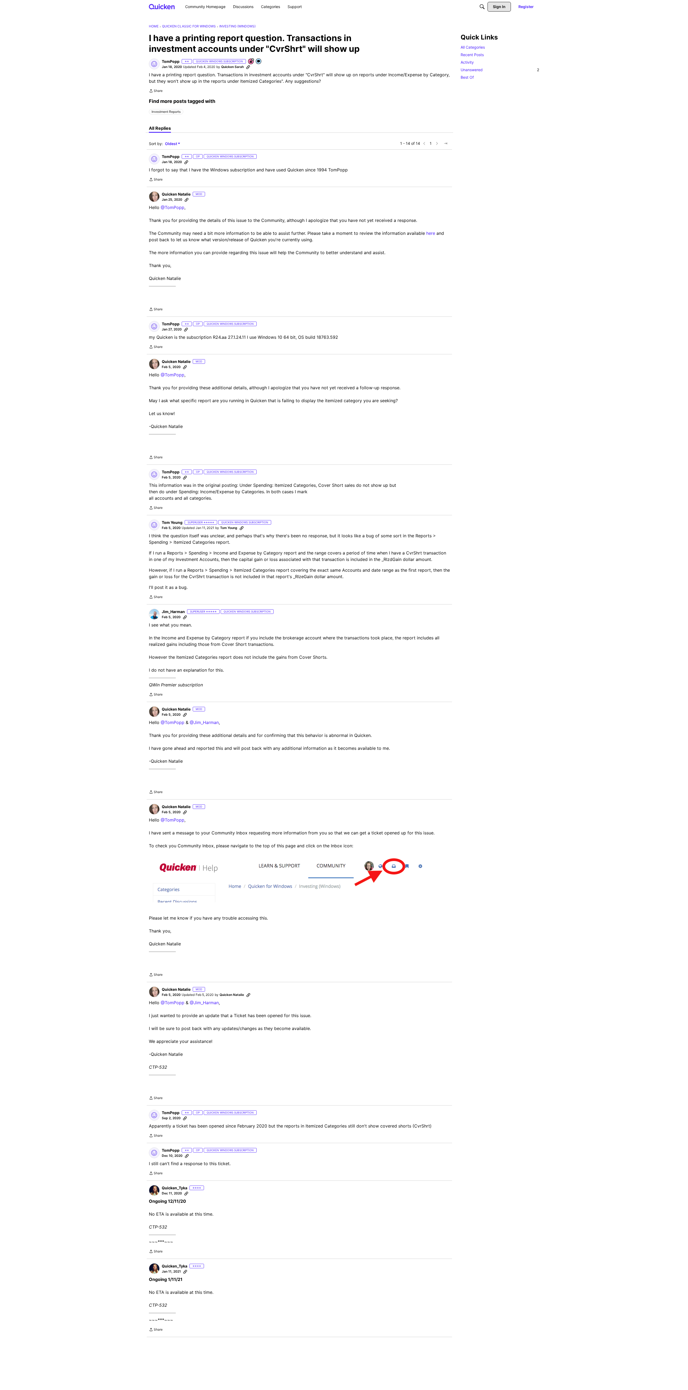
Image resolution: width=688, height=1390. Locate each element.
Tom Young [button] (172, 522)
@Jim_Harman (204, 722)
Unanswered (500, 69)
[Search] (482, 7)
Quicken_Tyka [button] (174, 1188)
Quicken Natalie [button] (176, 194)
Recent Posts (472, 54)
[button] (154, 64)
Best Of (467, 77)
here (430, 233)
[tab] (160, 128)
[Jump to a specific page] (445, 143)
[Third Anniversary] (251, 61)
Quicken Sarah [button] (232, 67)
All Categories (473, 47)
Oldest (171, 143)
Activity (467, 62)
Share (156, 91)
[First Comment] (259, 61)
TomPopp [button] (171, 61)
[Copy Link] (248, 66)
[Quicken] (162, 6)
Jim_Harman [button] (173, 611)
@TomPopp (172, 207)
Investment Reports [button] (166, 112)
